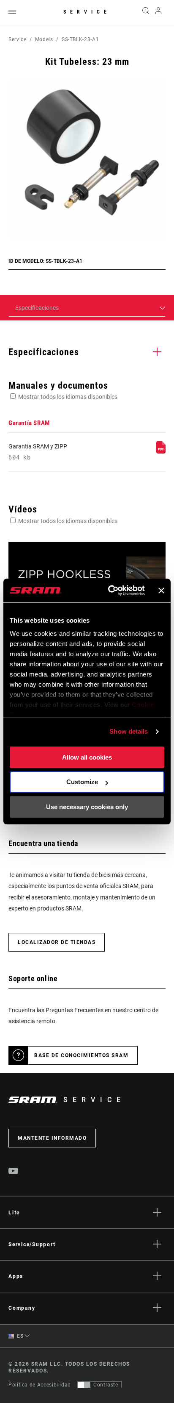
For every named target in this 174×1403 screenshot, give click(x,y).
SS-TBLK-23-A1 (80, 39)
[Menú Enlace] (12, 12)
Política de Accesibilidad (39, 1385)
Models (44, 39)
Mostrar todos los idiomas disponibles (67, 396)
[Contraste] (84, 1385)
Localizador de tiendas (56, 942)
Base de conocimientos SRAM (81, 1055)
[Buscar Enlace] (145, 12)
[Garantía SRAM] (161, 451)
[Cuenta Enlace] (158, 12)
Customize (82, 781)
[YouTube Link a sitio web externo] (13, 1172)
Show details (128, 731)
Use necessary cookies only (87, 806)
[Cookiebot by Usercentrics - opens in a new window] (109, 590)
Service (87, 12)
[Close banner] (161, 590)
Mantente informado (52, 1138)
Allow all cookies (87, 757)
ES (20, 1336)
